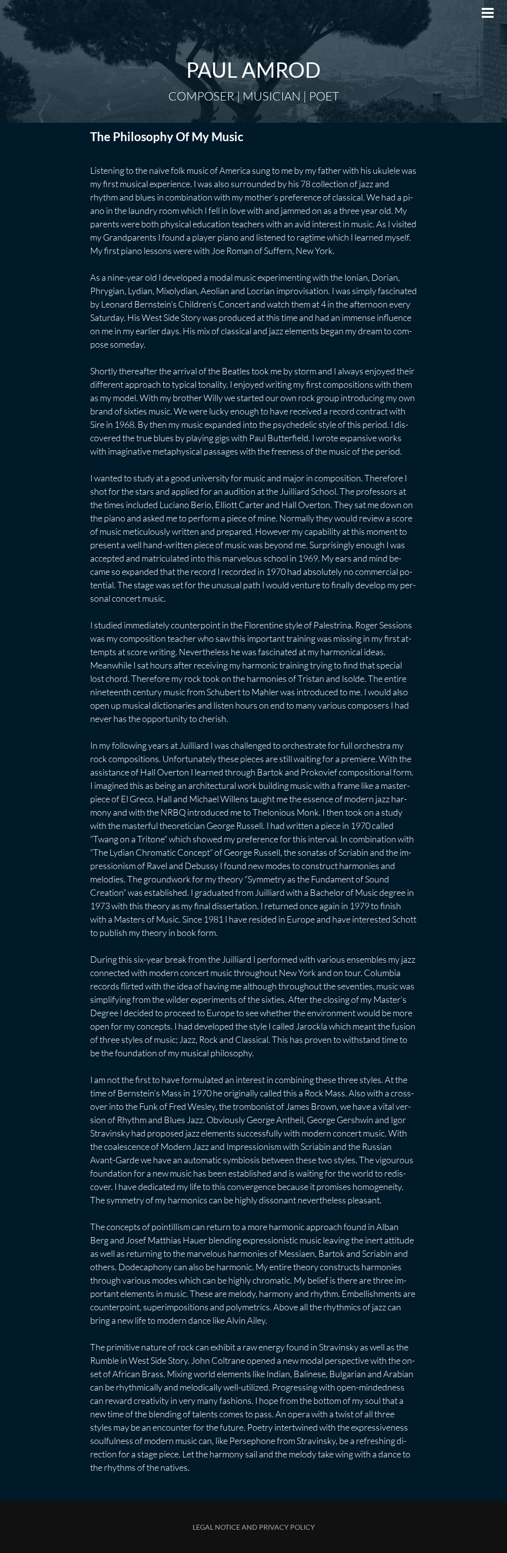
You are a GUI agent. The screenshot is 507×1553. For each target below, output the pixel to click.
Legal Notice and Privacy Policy (254, 1527)
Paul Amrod (253, 69)
